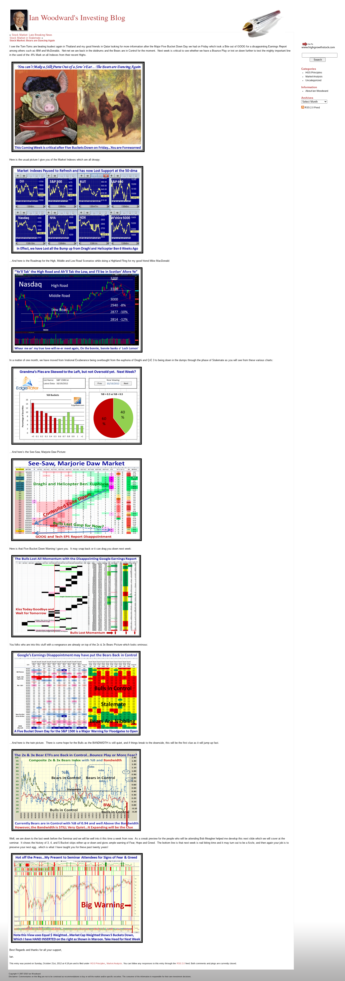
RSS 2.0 (181, 963)
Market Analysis (114, 963)
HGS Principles (97, 963)
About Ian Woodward (316, 91)
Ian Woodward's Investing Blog (77, 17)
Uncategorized (313, 80)
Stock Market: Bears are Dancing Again (32, 40)
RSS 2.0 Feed (312, 107)
